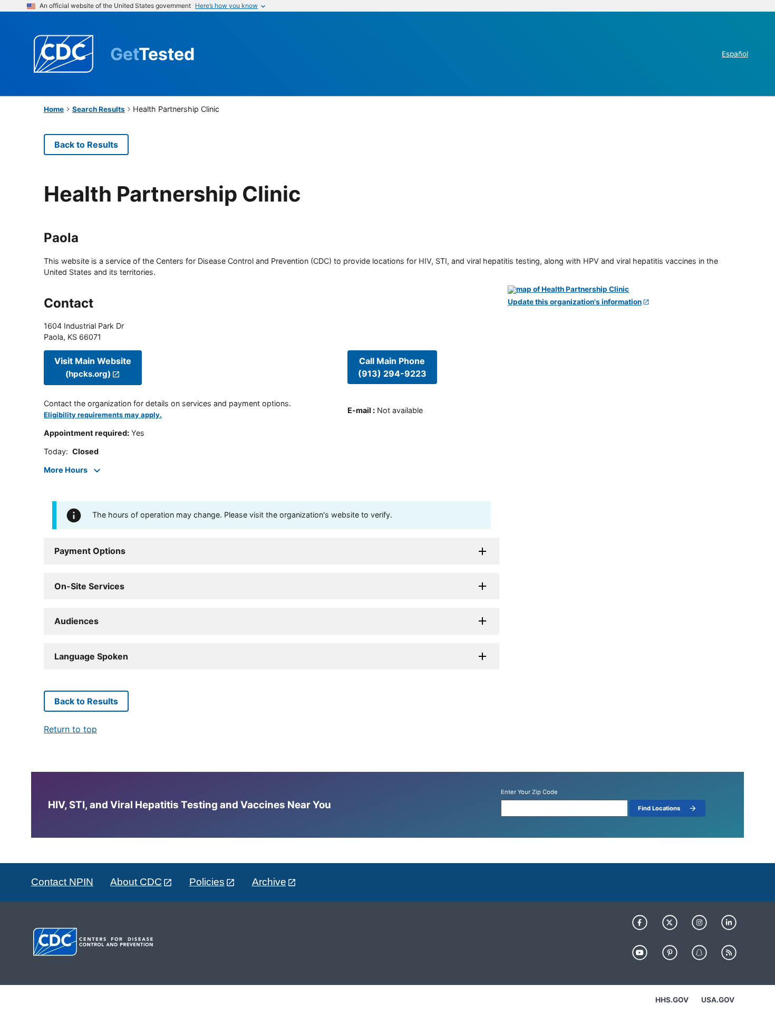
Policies (207, 881)
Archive (269, 881)
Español (735, 54)
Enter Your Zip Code (529, 792)
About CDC (136, 881)
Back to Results (86, 144)
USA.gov (717, 1000)
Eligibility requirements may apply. (103, 415)
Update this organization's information (575, 302)
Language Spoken (91, 656)
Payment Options (89, 551)
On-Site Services (89, 586)
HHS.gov (672, 1000)
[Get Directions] (619, 289)
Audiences (76, 621)
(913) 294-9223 (392, 367)
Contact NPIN (62, 881)
